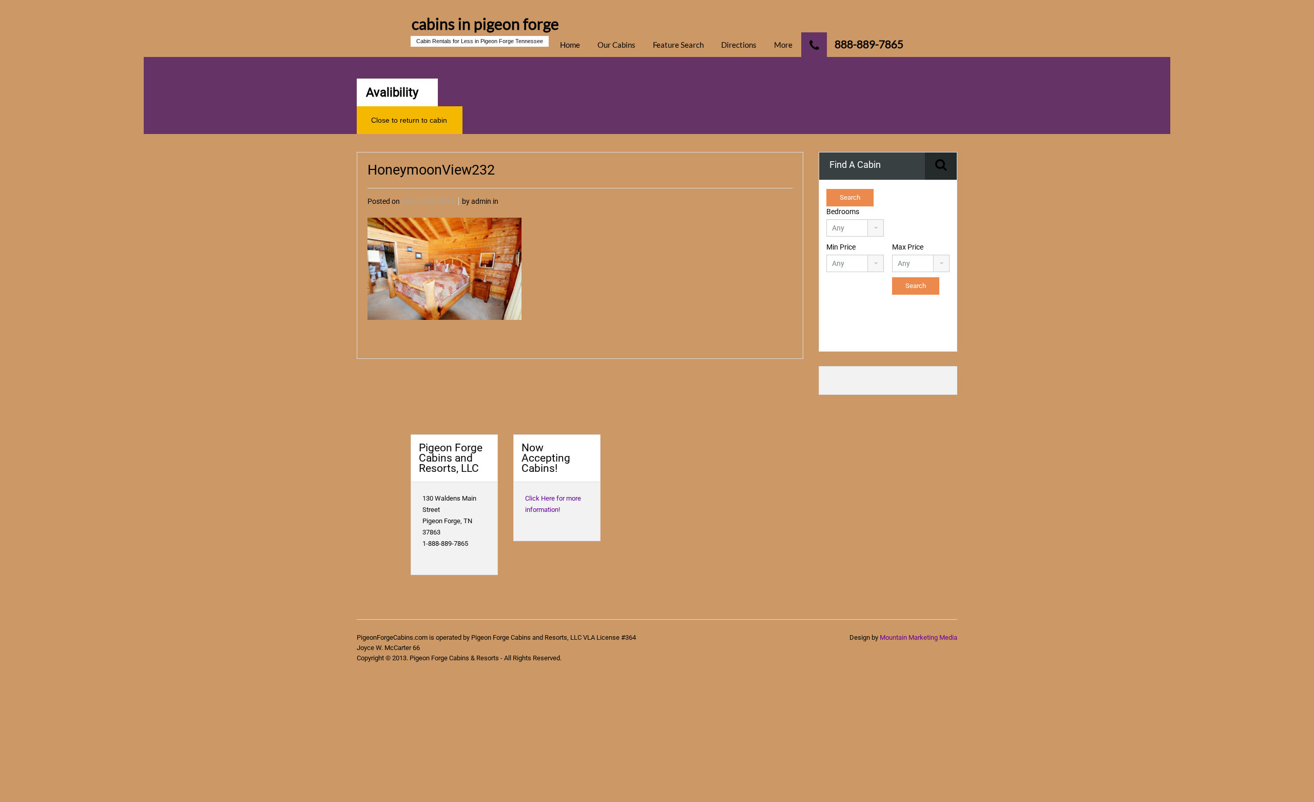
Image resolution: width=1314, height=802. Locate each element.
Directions (739, 44)
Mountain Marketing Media (918, 637)
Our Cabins (616, 44)
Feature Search (678, 44)
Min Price (841, 247)
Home (570, 44)
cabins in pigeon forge (485, 23)
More (783, 44)
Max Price (907, 247)
